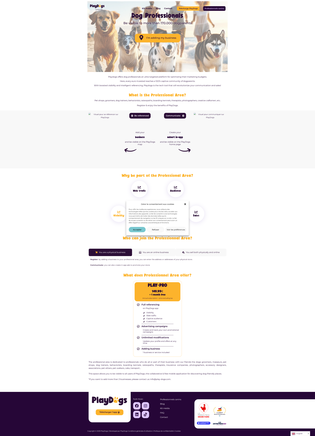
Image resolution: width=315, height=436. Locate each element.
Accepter (137, 229)
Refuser (155, 229)
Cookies (178, 431)
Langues (98, 9)
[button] (185, 204)
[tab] (110, 252)
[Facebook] (137, 406)
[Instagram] (145, 406)
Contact (168, 8)
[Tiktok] (145, 414)
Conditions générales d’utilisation (140, 431)
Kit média (147, 8)
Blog (158, 8)
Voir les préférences (176, 229)
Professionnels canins (170, 399)
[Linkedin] (137, 414)
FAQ (162, 413)
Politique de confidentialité (163, 431)
